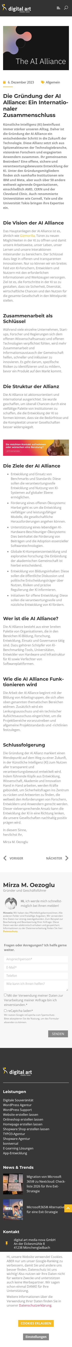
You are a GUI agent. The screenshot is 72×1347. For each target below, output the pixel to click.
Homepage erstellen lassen (22, 1124)
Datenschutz (10, 931)
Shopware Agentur (16, 1139)
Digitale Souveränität (18, 1100)
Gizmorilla (27, 236)
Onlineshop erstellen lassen (23, 1119)
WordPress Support (17, 1110)
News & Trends (18, 1167)
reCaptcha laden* (20, 1011)
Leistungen (14, 1091)
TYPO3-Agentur (14, 1134)
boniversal (10, 1143)
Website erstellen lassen (20, 1114)
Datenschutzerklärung (35, 1305)
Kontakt (11, 1231)
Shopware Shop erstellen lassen (26, 1129)
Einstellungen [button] (36, 1337)
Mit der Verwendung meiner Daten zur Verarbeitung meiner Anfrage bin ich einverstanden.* (33, 1000)
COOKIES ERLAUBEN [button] (36, 1323)
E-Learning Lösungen (18, 1148)
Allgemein (53, 82)
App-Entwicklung (15, 1153)
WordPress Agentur (17, 1105)
